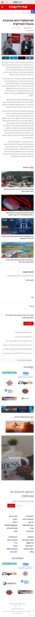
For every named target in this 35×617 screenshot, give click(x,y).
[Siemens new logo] (9, 372)
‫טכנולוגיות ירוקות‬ (12, 540)
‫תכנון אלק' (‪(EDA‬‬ (12, 549)
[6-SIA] (9, 391)
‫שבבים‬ (23, 13)
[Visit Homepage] (18, 7)
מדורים (28, 13)
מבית (20, 2)
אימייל (31, 306)
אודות (32, 528)
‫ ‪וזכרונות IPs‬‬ (14, 552)
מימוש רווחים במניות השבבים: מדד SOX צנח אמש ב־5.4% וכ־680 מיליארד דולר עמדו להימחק (20, 214)
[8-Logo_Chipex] (25, 383)
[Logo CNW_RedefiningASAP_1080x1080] (25, 374)
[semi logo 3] (25, 398)
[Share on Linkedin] (13, 57)
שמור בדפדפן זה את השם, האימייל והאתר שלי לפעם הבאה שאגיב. (19, 316)
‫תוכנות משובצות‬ (29, 549)
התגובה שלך (29, 280)
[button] (33, 11)
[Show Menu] (2, 2)
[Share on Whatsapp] (5, 57)
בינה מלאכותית (13, 537)
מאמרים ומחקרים (12, 528)
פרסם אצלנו (30, 516)
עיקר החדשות (13, 516)
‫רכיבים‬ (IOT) (29, 546)
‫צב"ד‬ (16, 543)
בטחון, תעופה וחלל (28, 540)
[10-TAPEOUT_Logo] (9, 399)
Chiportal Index (28, 525)
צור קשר (31, 522)
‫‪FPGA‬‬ (32, 552)
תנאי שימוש (30, 531)
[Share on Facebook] (30, 57)
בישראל (28, 30)
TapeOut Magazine (11, 525)
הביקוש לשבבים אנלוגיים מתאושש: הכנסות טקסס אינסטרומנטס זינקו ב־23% (20, 261)
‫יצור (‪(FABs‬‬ (30, 543)
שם (32, 297)
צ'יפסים (15, 522)
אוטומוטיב (30, 537)
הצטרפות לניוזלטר (28, 519)
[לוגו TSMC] (9, 383)
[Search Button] (2, 7)
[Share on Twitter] (22, 57)
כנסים (16, 531)
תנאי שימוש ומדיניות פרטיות (17, 609)
